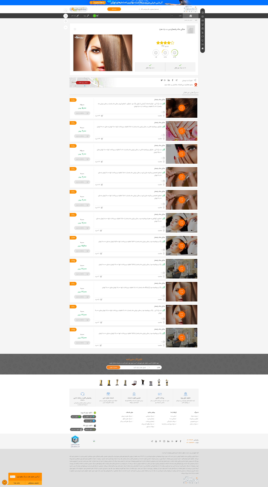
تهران (180, 16)
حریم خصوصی (194, 421)
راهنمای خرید (150, 419)
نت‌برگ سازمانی (150, 416)
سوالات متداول (150, 427)
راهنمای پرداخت (150, 421)
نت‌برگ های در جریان (126, 416)
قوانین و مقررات (194, 419)
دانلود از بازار (75, 417)
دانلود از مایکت (88, 421)
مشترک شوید (113, 367)
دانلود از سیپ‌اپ (75, 429)
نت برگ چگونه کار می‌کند (147, 424)
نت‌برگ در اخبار (194, 424)
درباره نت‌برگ (194, 416)
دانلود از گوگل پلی (88, 417)
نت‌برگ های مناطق (127, 419)
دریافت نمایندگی (171, 421)
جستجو (114, 9)
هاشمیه (160, 116)
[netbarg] (190, 480)
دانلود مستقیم (88, 429)
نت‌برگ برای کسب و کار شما (169, 424)
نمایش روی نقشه (83, 83)
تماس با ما (173, 416)
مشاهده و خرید (80, 113)
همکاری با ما (173, 419)
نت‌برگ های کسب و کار (126, 421)
